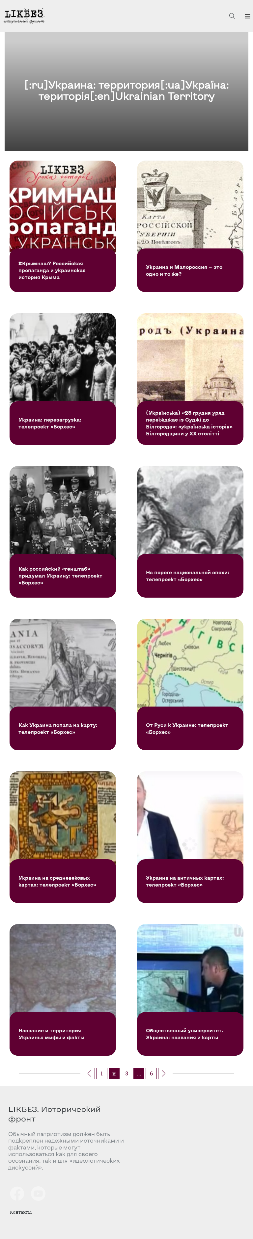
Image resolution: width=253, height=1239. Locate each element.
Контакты (21, 1212)
